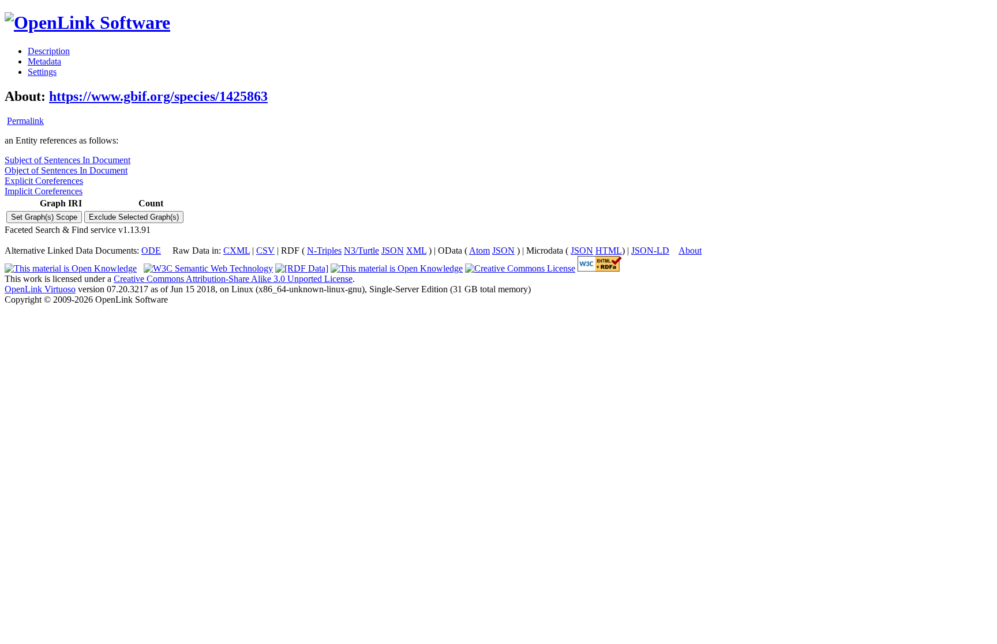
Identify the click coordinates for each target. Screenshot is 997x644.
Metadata (44, 61)
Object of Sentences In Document (66, 170)
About (690, 250)
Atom (479, 250)
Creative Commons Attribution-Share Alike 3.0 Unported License (233, 279)
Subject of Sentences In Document (67, 160)
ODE (151, 250)
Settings (42, 72)
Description (49, 51)
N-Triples (324, 250)
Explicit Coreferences (44, 181)
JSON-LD (650, 250)
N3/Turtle (361, 250)
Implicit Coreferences (44, 191)
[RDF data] (301, 268)
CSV (265, 250)
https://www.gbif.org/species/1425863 (158, 96)
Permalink (25, 121)
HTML (608, 250)
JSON (392, 250)
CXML (236, 250)
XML (416, 250)
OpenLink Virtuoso (40, 289)
